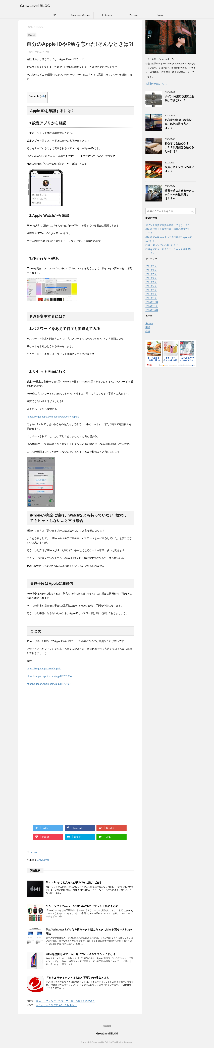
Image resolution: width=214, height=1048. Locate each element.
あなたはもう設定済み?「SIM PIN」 (56, 1005)
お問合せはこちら (156, 83)
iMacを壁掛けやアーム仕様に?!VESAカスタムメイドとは (80, 954)
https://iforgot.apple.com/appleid (44, 668)
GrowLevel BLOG (35, 6)
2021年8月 (151, 270)
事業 (147, 327)
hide (43, 96)
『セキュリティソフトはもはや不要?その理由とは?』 (78, 977)
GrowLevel (43, 859)
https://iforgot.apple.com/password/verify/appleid (53, 416)
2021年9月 (151, 266)
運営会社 (107, 1026)
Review (33, 852)
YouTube (133, 15)
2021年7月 (151, 274)
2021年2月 (151, 294)
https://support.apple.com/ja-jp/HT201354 (49, 676)
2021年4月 (151, 286)
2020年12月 (151, 302)
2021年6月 (151, 278)
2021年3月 (151, 290)
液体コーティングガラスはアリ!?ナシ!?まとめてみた (65, 1001)
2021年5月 (151, 282)
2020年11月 (151, 306)
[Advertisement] (80, 724)
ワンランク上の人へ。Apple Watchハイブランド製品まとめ (82, 906)
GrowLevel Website (80, 15)
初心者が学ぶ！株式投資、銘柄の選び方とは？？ (178, 124)
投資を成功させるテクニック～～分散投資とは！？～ (179, 194)
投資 (147, 331)
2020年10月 (151, 310)
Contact (160, 15)
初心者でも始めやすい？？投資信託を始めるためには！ (179, 147)
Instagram (107, 15)
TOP (53, 15)
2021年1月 (151, 298)
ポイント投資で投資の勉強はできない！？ (179, 98)
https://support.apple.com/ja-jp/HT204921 (49, 683)
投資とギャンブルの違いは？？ (161, 245)
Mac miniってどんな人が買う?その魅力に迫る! (74, 882)
